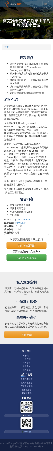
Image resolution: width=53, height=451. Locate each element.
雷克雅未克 (20, 222)
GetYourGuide (24, 219)
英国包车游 (27, 393)
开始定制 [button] (26, 334)
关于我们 (27, 355)
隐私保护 (27, 366)
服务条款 (27, 369)
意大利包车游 (27, 382)
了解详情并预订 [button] (26, 245)
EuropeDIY (13, 443)
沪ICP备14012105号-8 (31, 446)
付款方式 (27, 359)
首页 (6, 47)
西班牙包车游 (27, 386)
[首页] (13, 3)
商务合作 (27, 362)
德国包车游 (27, 389)
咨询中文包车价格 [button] (26, 257)
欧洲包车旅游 (27, 379)
